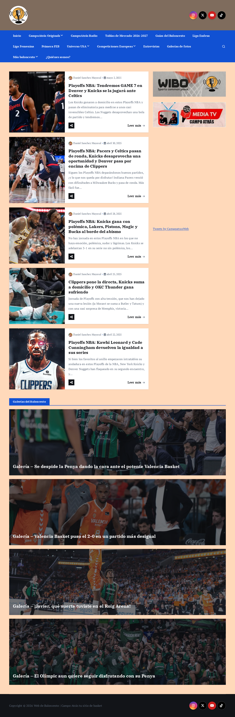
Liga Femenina (23, 46)
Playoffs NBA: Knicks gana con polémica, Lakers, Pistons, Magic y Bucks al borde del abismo (102, 226)
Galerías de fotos (179, 46)
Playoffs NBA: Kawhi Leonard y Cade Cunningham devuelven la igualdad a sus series (105, 347)
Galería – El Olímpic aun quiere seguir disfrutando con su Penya (84, 676)
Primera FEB (50, 46)
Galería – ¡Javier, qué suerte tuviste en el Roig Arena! (72, 606)
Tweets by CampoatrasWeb (171, 229)
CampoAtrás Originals (44, 36)
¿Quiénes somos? (58, 57)
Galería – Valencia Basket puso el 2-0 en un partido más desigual (84, 536)
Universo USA (76, 46)
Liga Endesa (201, 36)
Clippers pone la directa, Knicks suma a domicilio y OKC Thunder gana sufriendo (106, 287)
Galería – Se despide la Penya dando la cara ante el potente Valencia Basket (96, 466)
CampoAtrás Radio (84, 36)
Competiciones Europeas (115, 46)
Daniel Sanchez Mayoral (87, 77)
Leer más (135, 125)
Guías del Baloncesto (170, 36)
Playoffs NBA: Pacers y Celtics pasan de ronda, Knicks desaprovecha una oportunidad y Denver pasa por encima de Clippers (104, 158)
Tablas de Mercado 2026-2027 (126, 36)
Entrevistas (151, 46)
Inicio (17, 36)
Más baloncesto (24, 57)
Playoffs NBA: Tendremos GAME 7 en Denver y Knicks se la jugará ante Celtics (105, 90)
